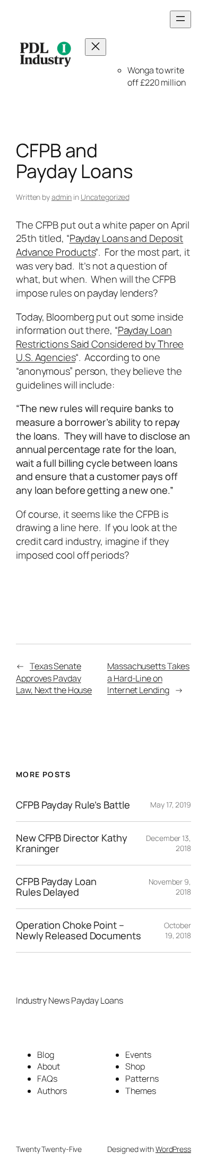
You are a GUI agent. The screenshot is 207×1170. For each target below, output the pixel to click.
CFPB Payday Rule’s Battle (73, 805)
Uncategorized (105, 197)
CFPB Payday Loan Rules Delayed (56, 887)
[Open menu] (180, 19)
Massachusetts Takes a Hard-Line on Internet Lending (148, 678)
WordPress (173, 1149)
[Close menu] (95, 47)
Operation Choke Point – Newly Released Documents (78, 930)
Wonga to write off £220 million (156, 76)
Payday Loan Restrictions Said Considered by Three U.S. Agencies (100, 344)
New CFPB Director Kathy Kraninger (71, 843)
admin (61, 197)
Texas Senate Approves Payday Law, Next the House (54, 678)
